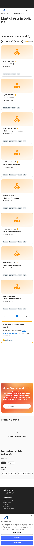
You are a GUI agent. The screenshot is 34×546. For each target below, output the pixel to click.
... (23, 316)
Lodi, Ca (9, 13)
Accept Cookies (17, 542)
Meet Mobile (7, 506)
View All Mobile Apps (9, 509)
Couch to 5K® (7, 502)
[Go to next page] (29, 316)
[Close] (32, 516)
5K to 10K (5, 504)
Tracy (5, 473)
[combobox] (7, 41)
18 (26, 316)
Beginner (11, 463)
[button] (18, 41)
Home (3, 13)
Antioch (13, 473)
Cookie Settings (17, 532)
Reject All (17, 538)
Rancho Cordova (25, 473)
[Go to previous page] (4, 316)
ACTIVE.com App (8, 500)
